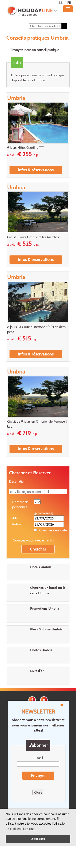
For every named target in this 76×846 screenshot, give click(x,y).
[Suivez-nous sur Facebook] (32, 700)
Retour (17, 524)
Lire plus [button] (29, 828)
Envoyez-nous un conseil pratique (35, 50)
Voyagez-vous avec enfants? (33, 540)
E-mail (38, 758)
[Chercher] (64, 26)
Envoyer (38, 775)
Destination (17, 481)
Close (38, 792)
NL (61, 2)
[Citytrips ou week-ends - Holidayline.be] (32, 11)
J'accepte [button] (38, 838)
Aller (15, 518)
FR (69, 2)
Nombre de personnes (20, 504)
